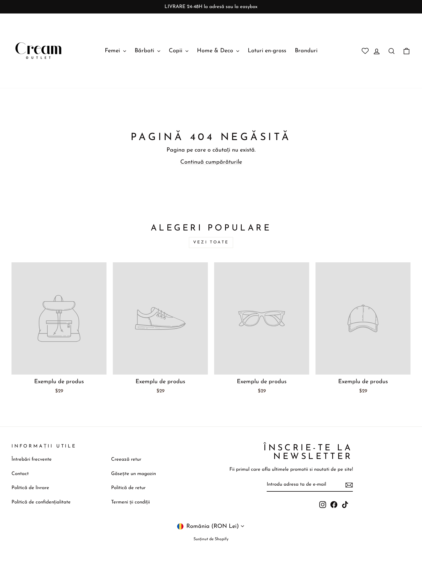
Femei (113, 51)
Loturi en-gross (267, 51)
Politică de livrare (30, 487)
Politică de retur (128, 487)
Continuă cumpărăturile (211, 162)
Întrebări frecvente (31, 459)
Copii (176, 51)
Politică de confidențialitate (41, 502)
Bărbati (145, 51)
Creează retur (126, 459)
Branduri (306, 51)
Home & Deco (216, 51)
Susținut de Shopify (211, 539)
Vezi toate (211, 242)
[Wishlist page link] (363, 51)
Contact (20, 473)
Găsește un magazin (133, 473)
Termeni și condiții (130, 502)
